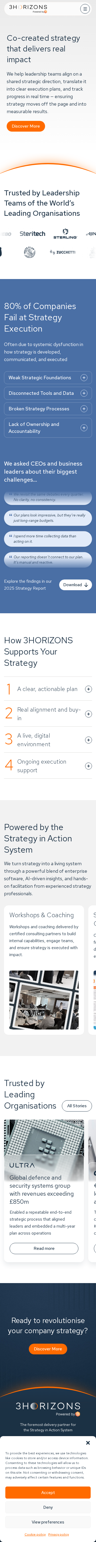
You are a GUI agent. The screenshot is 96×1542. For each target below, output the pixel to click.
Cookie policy (35, 1534)
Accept (48, 1492)
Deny (48, 1507)
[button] (88, 1443)
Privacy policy (58, 1534)
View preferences (48, 1522)
